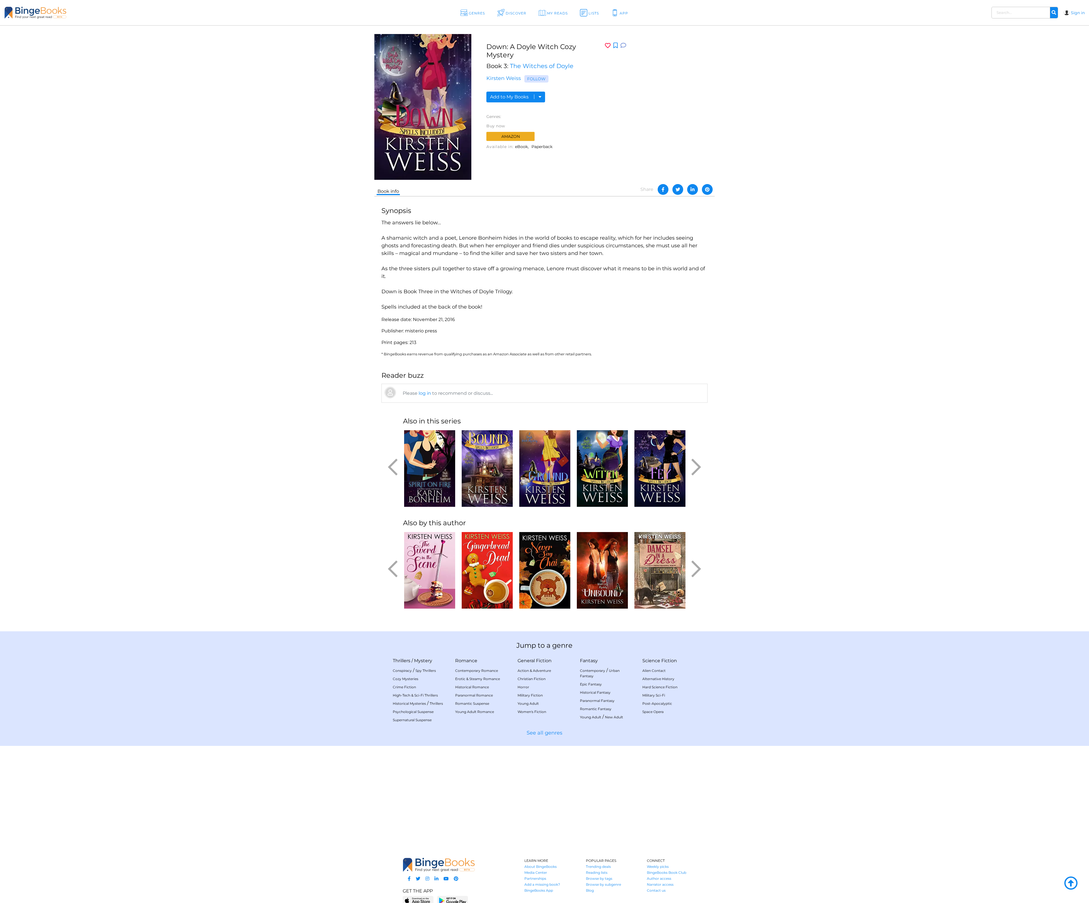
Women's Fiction (532, 712)
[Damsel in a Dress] (659, 570)
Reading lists (596, 872)
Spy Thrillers (425, 670)
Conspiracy (402, 670)
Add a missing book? (542, 884)
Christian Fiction (532, 679)
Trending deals (598, 866)
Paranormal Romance (474, 695)
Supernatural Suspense (412, 720)
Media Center (535, 872)
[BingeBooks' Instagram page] (427, 878)
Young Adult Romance (474, 712)
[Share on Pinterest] (707, 189)
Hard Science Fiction (660, 687)
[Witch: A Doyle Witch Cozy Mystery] (602, 468)
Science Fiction (659, 660)
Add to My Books (510, 97)
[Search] (1054, 12)
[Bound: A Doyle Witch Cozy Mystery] (487, 468)
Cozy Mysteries (405, 679)
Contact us (656, 890)
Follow (536, 78)
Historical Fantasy (595, 692)
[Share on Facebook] (663, 189)
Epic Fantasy (591, 684)
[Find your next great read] (105, 13)
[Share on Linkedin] (692, 189)
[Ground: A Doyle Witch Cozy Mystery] (544, 468)
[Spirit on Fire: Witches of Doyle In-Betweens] (429, 468)
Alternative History (658, 679)
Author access (659, 878)
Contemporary (592, 670)
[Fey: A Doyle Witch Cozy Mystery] (659, 468)
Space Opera (653, 712)
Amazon (510, 136)
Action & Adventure (534, 670)
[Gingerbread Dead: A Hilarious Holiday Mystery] (487, 570)
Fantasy (589, 660)
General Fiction (535, 660)
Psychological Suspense (413, 712)
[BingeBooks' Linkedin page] (436, 878)
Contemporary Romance (476, 670)
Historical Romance (472, 687)
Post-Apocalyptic (657, 703)
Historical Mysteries (409, 703)
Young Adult (528, 703)
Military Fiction (530, 695)
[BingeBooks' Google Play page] (452, 900)
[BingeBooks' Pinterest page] (456, 878)
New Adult (614, 717)
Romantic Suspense (472, 703)
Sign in (1078, 12)
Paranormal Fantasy (597, 701)
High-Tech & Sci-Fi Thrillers (415, 695)
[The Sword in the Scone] (429, 570)
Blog (590, 890)
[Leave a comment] (623, 45)
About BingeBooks (540, 866)
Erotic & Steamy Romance (477, 679)
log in (425, 393)
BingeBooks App (538, 890)
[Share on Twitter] (677, 189)
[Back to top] (1071, 883)
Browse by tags (599, 878)
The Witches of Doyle (541, 65)
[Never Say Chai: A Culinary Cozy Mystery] (544, 570)
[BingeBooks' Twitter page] (418, 878)
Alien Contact (654, 670)
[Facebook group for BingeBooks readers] (409, 878)
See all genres (544, 733)
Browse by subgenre (603, 884)
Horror (523, 687)
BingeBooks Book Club (666, 872)
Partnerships (535, 878)
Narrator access (660, 884)
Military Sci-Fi (653, 695)
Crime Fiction (404, 687)
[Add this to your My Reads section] (615, 46)
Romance (466, 660)
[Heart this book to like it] (608, 45)
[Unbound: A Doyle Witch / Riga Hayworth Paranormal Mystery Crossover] (602, 570)
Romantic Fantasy (595, 709)
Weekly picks (658, 866)
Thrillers (401, 660)
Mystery (423, 660)
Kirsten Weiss (503, 78)
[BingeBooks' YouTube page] (446, 878)
